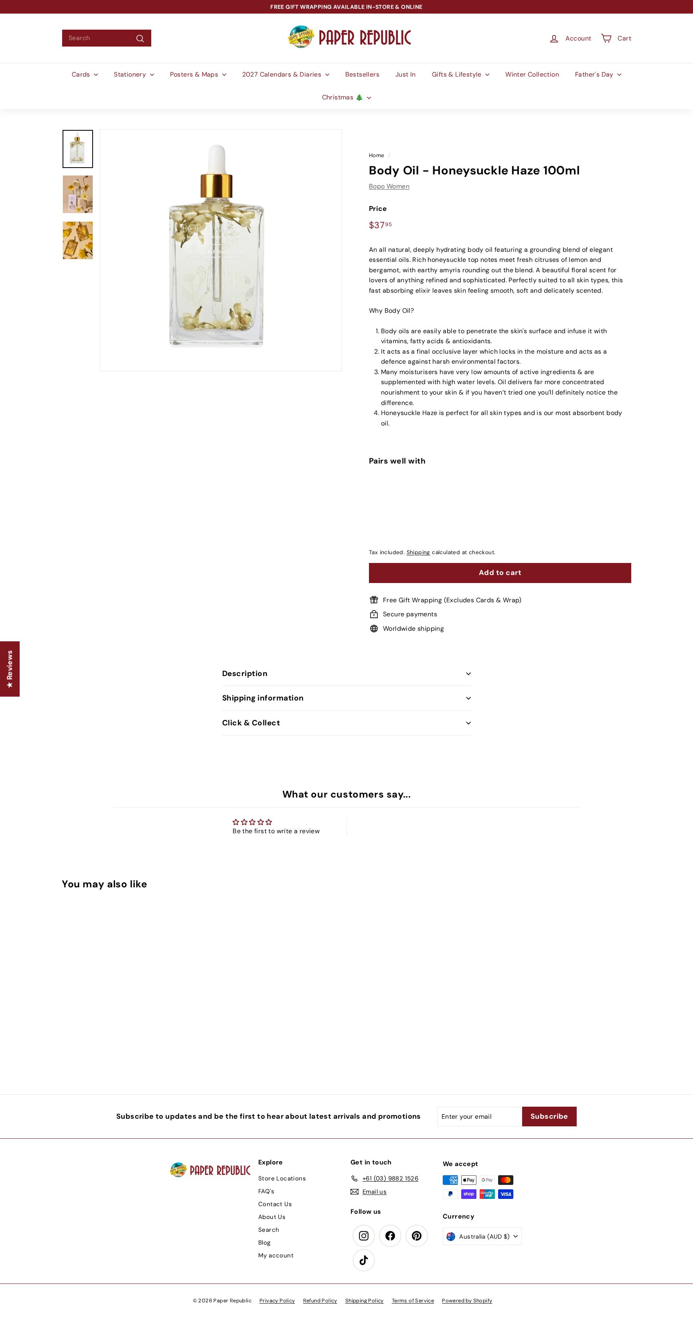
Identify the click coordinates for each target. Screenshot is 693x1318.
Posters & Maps (195, 74)
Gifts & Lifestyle (457, 74)
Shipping (418, 552)
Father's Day (595, 74)
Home (377, 155)
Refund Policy (320, 1300)
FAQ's (266, 1191)
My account (276, 1255)
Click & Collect (251, 723)
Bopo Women (389, 186)
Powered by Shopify (467, 1300)
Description (244, 673)
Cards (82, 74)
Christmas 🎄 (343, 97)
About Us (272, 1217)
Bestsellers (362, 74)
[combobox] (107, 38)
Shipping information (263, 698)
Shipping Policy (364, 1300)
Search (268, 1230)
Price (378, 208)
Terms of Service (413, 1300)
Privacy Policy (277, 1300)
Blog (264, 1243)
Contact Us (275, 1204)
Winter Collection (532, 74)
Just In (405, 74)
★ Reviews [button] (9, 669)
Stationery (131, 74)
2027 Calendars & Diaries (282, 74)
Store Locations (282, 1178)
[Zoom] (221, 250)
